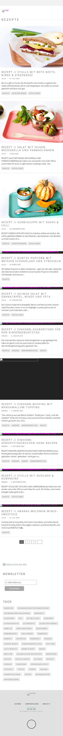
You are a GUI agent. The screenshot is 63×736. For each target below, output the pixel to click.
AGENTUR (8, 608)
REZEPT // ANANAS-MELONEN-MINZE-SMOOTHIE (29, 513)
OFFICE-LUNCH (34, 93)
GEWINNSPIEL (10, 634)
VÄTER (28, 674)
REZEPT (43, 350)
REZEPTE (5, 93)
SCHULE (7, 664)
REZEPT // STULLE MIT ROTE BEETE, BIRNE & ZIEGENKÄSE (28, 73)
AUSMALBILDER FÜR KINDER (17, 613)
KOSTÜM (50, 644)
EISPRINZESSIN (11, 623)
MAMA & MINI (28, 649)
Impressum (32, 704)
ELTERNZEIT (29, 623)
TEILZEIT (8, 669)
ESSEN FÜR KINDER (19, 93)
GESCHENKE (42, 628)
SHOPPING (21, 664)
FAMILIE (8, 628)
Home (18, 704)
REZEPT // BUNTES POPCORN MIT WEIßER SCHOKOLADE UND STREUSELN (31, 259)
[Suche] (61, 3)
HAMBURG (42, 634)
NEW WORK (51, 654)
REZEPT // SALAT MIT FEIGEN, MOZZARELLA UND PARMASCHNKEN (27, 149)
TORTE (21, 669)
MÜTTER (8, 654)
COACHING (9, 618)
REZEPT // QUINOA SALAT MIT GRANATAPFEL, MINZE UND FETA (26, 295)
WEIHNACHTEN (42, 674)
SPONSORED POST (39, 664)
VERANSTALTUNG (12, 674)
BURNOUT (39, 613)
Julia (3, 78)
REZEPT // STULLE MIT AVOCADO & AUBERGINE (27, 477)
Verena (4, 336)
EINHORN (15, 350)
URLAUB (43, 669)
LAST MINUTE (10, 649)
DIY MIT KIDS (33, 618)
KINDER (25, 461)
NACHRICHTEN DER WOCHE (29, 654)
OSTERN (38, 659)
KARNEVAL (35, 639)
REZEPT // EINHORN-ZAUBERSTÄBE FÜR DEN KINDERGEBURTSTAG (31, 331)
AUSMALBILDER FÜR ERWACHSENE (33, 608)
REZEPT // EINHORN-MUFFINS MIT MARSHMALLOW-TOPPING (27, 406)
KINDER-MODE (10, 644)
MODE (42, 649)
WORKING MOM (11, 679)
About (47, 704)
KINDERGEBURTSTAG (30, 350)
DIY (20, 618)
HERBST (8, 639)
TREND (32, 669)
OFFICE (7, 659)
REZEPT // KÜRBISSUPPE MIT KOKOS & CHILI (30, 224)
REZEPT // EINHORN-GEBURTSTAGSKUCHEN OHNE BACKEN (29, 441)
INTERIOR (21, 639)
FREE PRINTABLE (24, 628)
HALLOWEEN (27, 634)
